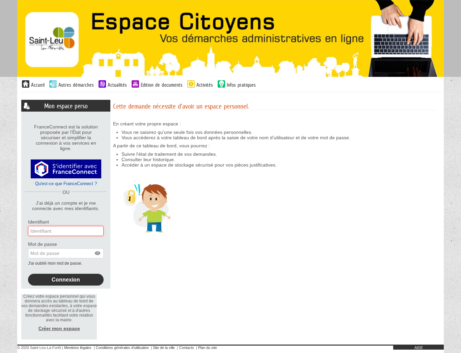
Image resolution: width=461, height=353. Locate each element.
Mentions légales (77, 348)
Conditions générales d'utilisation (122, 348)
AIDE (418, 348)
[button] (97, 253)
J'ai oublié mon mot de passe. (55, 263)
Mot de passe (42, 244)
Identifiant (38, 222)
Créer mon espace (59, 328)
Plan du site (207, 348)
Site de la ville (164, 348)
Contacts (186, 348)
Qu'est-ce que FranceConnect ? (66, 183)
